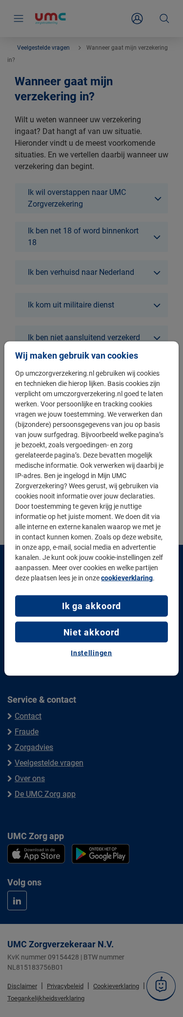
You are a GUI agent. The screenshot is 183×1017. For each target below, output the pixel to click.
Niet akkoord (91, 632)
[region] (91, 508)
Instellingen (91, 652)
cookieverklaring (127, 578)
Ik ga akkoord (92, 606)
